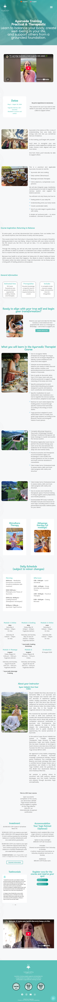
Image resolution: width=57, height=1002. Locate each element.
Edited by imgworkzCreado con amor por (28, 999)
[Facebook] (22, 994)
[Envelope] (31, 994)
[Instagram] (26, 994)
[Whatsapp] (35, 994)
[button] (51, 7)
